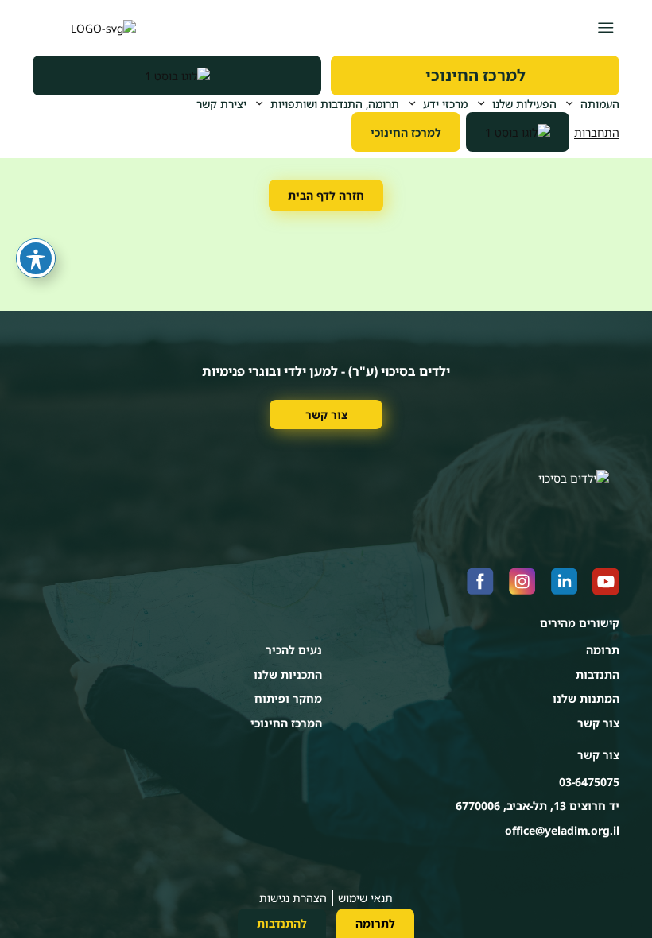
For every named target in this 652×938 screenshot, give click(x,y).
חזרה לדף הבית (326, 195)
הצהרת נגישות (293, 897)
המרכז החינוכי (286, 723)
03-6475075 (589, 781)
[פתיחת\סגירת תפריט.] (605, 27)
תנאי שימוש (365, 897)
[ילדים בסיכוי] (84, 27)
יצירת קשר (221, 103)
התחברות (596, 132)
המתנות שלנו (586, 698)
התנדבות (597, 674)
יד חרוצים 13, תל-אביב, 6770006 (537, 805)
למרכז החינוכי (475, 75)
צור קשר (326, 414)
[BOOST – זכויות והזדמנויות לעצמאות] (177, 75)
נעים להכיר (294, 649)
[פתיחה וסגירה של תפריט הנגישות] (36, 258)
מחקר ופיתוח (288, 698)
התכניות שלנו (288, 674)
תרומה (602, 649)
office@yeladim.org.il (562, 830)
